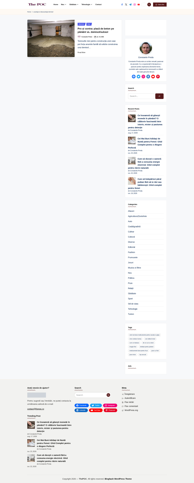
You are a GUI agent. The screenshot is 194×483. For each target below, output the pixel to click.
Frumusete (133, 257)
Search (131, 88)
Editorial (131, 247)
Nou (89, 24)
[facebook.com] (122, 5)
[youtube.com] (138, 5)
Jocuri (130, 262)
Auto (130, 221)
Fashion (131, 252)
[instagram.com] (134, 5)
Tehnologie (132, 309)
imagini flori (133, 346)
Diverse (81, 24)
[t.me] (130, 5)
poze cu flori (155, 350)
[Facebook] (133, 76)
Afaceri (131, 211)
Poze (130, 283)
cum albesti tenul (150, 339)
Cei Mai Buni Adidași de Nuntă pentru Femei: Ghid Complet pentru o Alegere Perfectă (145, 143)
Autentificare (130, 398)
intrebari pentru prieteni (146, 346)
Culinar (131, 232)
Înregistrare (130, 394)
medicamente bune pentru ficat (139, 350)
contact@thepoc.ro (35, 409)
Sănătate (132, 293)
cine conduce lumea (135, 339)
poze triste (133, 354)
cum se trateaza (134, 343)
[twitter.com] (126, 5)
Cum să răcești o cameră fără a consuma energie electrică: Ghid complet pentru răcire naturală (144, 163)
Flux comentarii (131, 406)
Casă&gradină (134, 226)
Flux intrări (129, 402)
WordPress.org (131, 410)
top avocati (143, 354)
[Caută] (159, 96)
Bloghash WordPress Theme (118, 479)
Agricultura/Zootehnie (137, 216)
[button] (160, 4)
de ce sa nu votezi (148, 343)
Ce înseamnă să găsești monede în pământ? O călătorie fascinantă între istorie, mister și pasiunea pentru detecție (145, 121)
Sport (130, 298)
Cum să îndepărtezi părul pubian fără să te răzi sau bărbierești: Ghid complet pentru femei (145, 183)
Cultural (131, 237)
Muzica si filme (134, 268)
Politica (131, 278)
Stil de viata (133, 304)
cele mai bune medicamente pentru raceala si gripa (144, 335)
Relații (130, 288)
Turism (131, 314)
